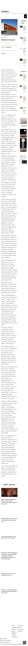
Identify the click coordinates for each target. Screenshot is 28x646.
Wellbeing (14, 633)
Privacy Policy (3, 638)
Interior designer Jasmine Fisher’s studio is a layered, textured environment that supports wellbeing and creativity (9, 501)
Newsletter (20, 625)
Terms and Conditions (5, 640)
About (19, 627)
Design (13, 631)
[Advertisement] (14, 610)
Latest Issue (20, 629)
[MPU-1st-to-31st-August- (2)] (23, 121)
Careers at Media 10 (5, 642)
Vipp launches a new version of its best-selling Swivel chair (8, 574)
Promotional (15, 636)
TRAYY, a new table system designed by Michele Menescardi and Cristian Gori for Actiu (9, 591)
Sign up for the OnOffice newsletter (23, 157)
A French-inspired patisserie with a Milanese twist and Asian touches (8, 537)
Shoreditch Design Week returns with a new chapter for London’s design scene (9, 520)
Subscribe (20, 631)
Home (13, 625)
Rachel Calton (8, 42)
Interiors (14, 629)
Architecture (8, 47)
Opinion (14, 635)
